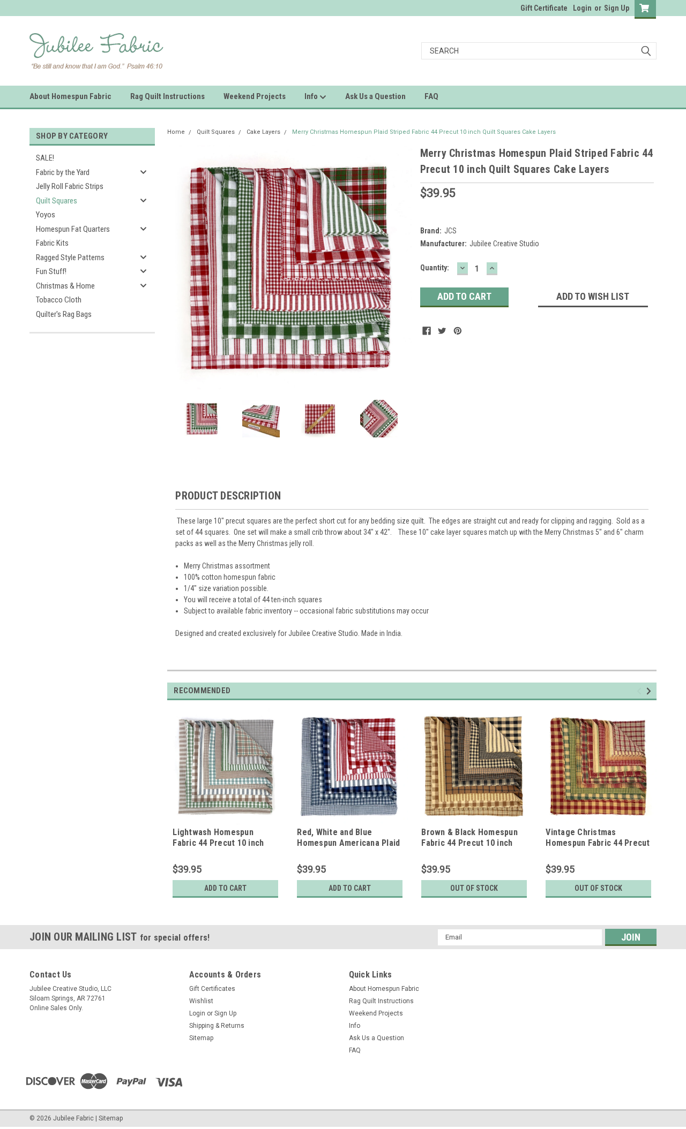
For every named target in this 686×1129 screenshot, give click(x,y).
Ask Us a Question (375, 96)
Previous (178, 267)
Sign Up (616, 8)
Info (311, 96)
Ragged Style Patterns (70, 257)
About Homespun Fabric (70, 96)
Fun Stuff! (51, 271)
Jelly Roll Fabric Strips (69, 186)
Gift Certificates (212, 988)
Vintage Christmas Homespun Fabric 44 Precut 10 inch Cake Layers (598, 843)
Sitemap (201, 1038)
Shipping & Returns (216, 1025)
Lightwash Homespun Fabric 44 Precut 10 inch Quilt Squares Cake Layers (223, 843)
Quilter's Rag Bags (64, 314)
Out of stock (474, 888)
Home (176, 131)
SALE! (45, 158)
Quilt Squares (56, 201)
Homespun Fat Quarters (73, 229)
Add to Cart (225, 888)
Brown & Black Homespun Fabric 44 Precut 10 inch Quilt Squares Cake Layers (471, 843)
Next (401, 267)
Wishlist (201, 1001)
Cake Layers (263, 131)
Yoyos (45, 214)
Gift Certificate (544, 8)
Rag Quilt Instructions (167, 96)
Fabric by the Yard (63, 172)
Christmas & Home (65, 286)
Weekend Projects (254, 96)
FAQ (431, 96)
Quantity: (434, 267)
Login (582, 8)
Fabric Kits (52, 243)
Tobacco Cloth (58, 300)
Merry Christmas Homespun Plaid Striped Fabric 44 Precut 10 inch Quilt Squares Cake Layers (424, 131)
